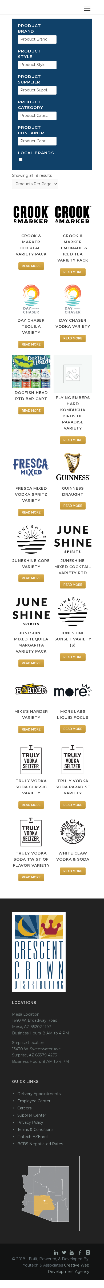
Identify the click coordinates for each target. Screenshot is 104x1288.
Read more (31, 266)
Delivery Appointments (39, 1093)
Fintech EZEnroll (32, 1136)
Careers (24, 1108)
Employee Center (33, 1101)
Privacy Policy (30, 1122)
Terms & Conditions (35, 1129)
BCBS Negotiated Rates (40, 1143)
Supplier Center (31, 1115)
